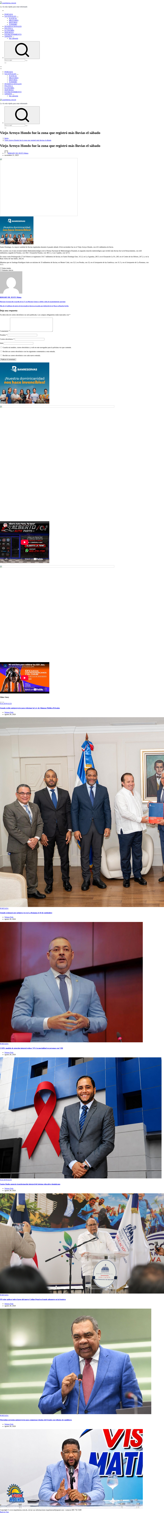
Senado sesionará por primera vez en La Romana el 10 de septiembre (26, 913)
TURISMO (13, 24)
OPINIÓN (8, 36)
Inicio (6, 138)
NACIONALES (10, 16)
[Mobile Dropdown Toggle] (17, 74)
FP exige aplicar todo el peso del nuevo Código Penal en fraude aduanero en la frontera (33, 1299)
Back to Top (4, 1512)
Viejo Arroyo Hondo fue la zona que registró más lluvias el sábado (27, 140)
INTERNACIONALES (13, 26)
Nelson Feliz (8, 712)
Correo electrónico (7, 339)
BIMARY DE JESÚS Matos (18, 153)
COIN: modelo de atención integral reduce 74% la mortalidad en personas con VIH (31, 1048)
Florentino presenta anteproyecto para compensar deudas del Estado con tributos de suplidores (36, 1420)
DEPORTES (9, 32)
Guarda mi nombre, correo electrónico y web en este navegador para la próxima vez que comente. (37, 347)
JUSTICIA (13, 18)
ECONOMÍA (9, 30)
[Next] (3, 702)
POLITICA (8, 28)
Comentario (5, 331)
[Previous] (1, 702)
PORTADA (8, 14)
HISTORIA (13, 22)
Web (1, 343)
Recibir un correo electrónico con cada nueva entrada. (21, 355)
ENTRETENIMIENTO (13, 34)
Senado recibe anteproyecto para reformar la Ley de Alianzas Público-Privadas (30, 708)
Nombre (3, 335)
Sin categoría (13, 38)
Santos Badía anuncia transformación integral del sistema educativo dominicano (30, 1184)
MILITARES (13, 20)
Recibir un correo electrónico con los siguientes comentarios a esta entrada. (29, 351)
